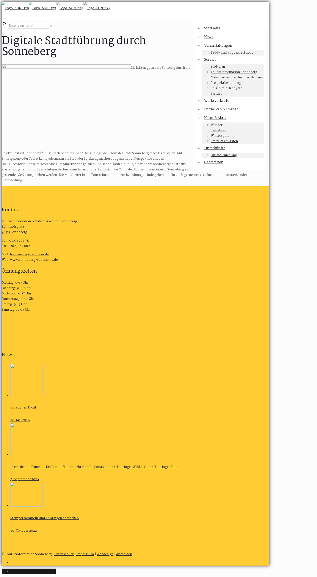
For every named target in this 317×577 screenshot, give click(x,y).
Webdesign (105, 554)
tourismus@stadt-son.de (29, 254)
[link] (51, 26)
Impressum (85, 554)
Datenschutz (64, 554)
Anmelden (124, 554)
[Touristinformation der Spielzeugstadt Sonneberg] (56, 8)
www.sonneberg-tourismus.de (34, 259)
